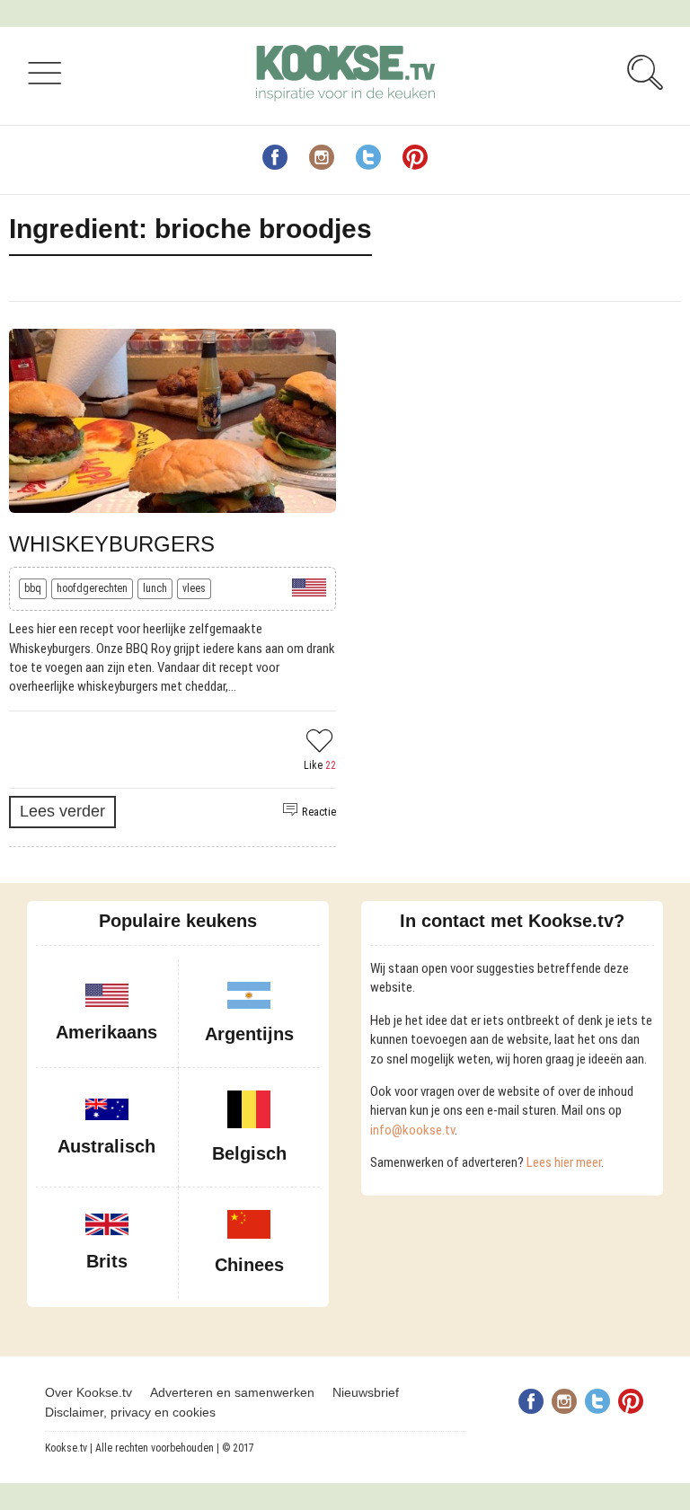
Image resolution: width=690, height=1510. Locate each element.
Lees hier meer (563, 1162)
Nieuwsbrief (365, 1392)
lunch (155, 588)
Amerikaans (106, 1032)
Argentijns (249, 1034)
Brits (107, 1261)
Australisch (106, 1146)
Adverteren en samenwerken (232, 1392)
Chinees (249, 1265)
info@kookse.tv (412, 1130)
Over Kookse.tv (88, 1392)
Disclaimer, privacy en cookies (130, 1412)
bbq (32, 588)
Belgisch (249, 1153)
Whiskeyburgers (112, 544)
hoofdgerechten (92, 588)
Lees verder (62, 811)
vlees (194, 588)
